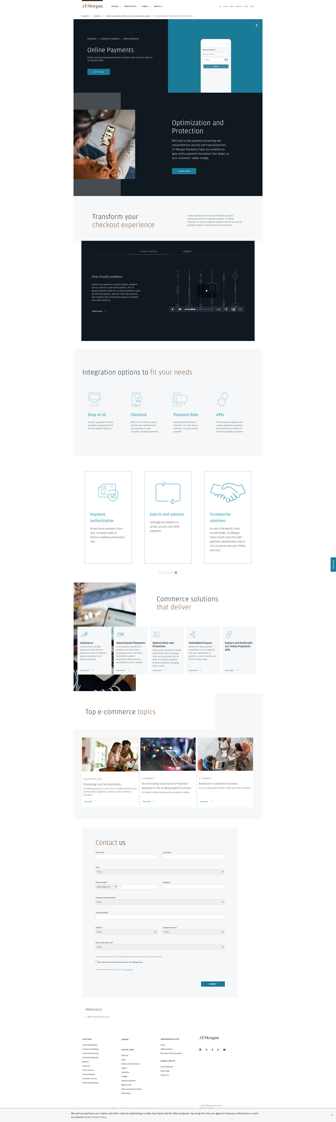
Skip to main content (10, 3)
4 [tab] (172, 572)
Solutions (115, 6)
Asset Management (89, 1045)
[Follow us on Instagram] (218, 1050)
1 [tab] (160, 572)
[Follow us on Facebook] (212, 1050)
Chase (162, 1045)
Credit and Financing (90, 1053)
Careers (225, 6)
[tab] (110, 251)
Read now (88, 801)
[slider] (188, 309)
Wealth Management (90, 1083)
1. (86, 1017)
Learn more (184, 171)
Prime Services (88, 1070)
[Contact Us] (98, 68)
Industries (125, 1072)
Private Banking (88, 1074)
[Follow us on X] (206, 1050)
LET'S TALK (98, 72)
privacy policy (128, 969)
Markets (85, 1062)
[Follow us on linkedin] (200, 1050)
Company (166, 882)
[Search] (220, 6)
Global (252, 6)
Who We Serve (130, 6)
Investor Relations (128, 1081)
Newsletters (126, 1093)
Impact (124, 1068)
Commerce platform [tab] (149, 251)
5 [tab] (176, 572)
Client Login (165, 1071)
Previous (76, 517)
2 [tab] (164, 572)
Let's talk (333, 564)
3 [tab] (168, 572)
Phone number (101, 882)
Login (246, 6)
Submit (213, 984)
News (231, 6)
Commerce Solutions (109, 38)
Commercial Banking (90, 1049)
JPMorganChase (166, 1049)
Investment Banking (90, 1057)
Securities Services (89, 1078)
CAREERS (124, 1039)
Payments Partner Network (171, 1053)
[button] (332, 1115)
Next (259, 517)
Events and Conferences (130, 1064)
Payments (91, 38)
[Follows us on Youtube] (224, 1050)
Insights (145, 6)
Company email (101, 913)
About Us (157, 6)
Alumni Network (166, 1067)
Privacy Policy (98, 1117)
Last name (167, 852)
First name (100, 852)
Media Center (126, 1085)
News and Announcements (131, 1089)
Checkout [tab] (187, 251)
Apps (123, 1060)
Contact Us (238, 6)
